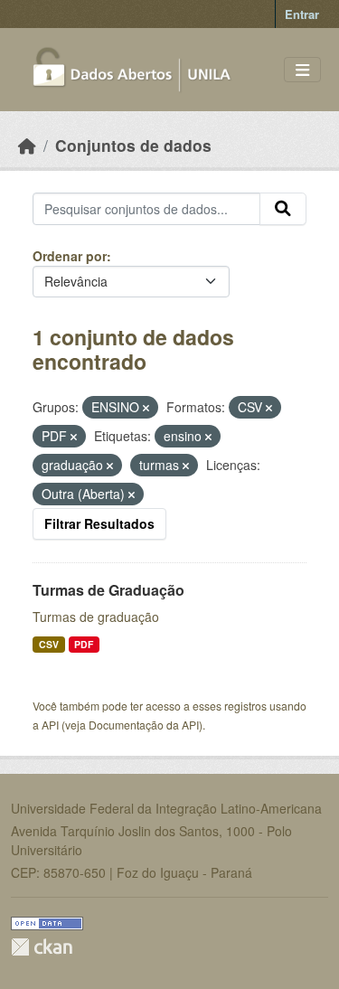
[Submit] (282, 209)
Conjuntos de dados (133, 145)
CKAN (41, 946)
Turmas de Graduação (108, 589)
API (50, 724)
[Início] (27, 145)
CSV (49, 644)
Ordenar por (70, 256)
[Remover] (146, 407)
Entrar (302, 14)
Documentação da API (144, 724)
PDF (83, 644)
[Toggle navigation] (302, 70)
